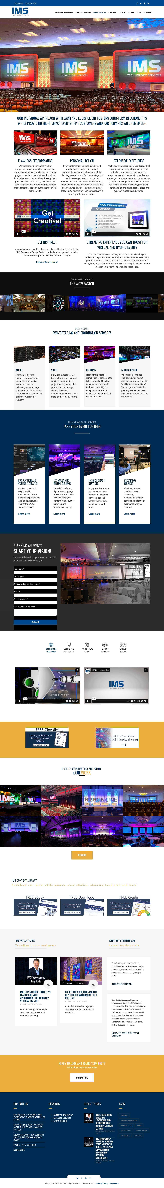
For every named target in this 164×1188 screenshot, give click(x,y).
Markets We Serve (87, 650)
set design (125, 1135)
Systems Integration (64, 13)
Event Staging (99, 13)
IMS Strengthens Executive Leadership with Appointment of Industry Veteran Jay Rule (35, 996)
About (122, 13)
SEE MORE (82, 855)
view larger (20, 800)
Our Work (112, 13)
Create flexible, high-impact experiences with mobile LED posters (81, 995)
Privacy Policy (102, 1183)
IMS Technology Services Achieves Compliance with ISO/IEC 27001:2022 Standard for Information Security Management (104, 1148)
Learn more (24, 514)
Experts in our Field (51, 650)
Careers (131, 13)
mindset (124, 1115)
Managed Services (83, 13)
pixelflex (138, 1135)
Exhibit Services (105, 650)
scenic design (141, 1130)
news (139, 1125)
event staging (126, 1125)
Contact (147, 13)
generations (126, 1130)
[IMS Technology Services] (20, 11)
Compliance (114, 1183)
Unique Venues (123, 650)
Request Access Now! (47, 262)
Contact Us (82, 1077)
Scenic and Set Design (69, 650)
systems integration (129, 1120)
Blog (139, 13)
